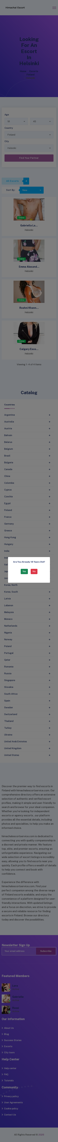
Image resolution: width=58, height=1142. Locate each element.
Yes (24, 571)
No (34, 571)
